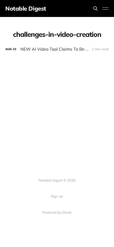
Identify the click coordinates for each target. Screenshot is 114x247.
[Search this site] (95, 8)
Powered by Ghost (57, 212)
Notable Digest (25, 8)
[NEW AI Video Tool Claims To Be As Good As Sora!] (57, 49)
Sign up (57, 196)
